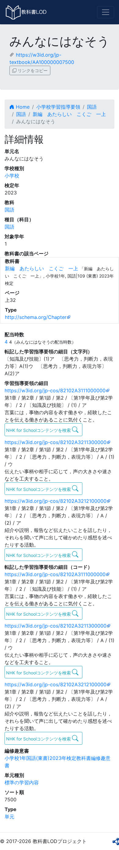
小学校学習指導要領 (58, 107)
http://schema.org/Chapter (36, 317)
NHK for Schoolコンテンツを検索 (39, 430)
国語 (92, 107)
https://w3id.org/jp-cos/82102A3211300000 (55, 442)
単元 (9, 816)
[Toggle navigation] (105, 12)
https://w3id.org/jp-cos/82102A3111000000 (55, 390)
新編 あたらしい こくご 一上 (69, 114)
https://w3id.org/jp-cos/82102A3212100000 (55, 501)
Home (22, 107)
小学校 (12, 176)
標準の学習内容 (22, 782)
